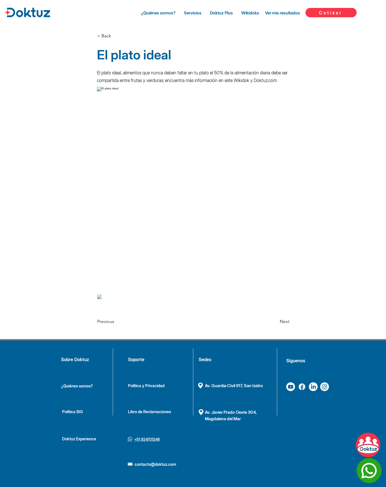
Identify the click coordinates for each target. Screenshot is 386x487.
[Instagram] (324, 386)
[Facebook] (302, 386)
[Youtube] (290, 386)
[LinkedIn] (313, 386)
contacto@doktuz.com (155, 464)
